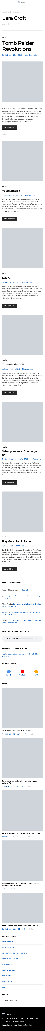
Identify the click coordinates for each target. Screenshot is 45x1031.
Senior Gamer (8, 981)
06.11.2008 (15, 546)
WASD (4, 987)
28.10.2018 (17, 55)
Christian (5, 612)
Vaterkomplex (11, 190)
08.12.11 (14, 889)
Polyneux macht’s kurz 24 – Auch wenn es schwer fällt (19, 782)
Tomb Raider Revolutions (18, 46)
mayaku (5, 282)
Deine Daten (32, 1018)
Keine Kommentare (31, 55)
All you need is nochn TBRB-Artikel (16, 731)
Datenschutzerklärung (12, 1018)
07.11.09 (16, 734)
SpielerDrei (6, 734)
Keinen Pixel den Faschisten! (14, 953)
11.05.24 (16, 929)
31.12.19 (14, 786)
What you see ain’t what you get (20, 453)
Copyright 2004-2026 (15, 1021)
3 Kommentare (29, 195)
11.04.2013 (15, 369)
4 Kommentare (27, 369)
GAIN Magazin (8, 947)
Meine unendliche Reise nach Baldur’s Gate (20, 926)
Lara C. (6, 277)
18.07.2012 (24, 459)
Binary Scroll (8, 941)
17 (25, 734)
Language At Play (10, 959)
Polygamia (6, 976)
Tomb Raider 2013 (13, 364)
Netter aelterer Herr (9, 459)
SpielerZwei (6, 55)
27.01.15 (14, 836)
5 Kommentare (26, 282)
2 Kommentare (27, 546)
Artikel (4, 37)
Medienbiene (7, 964)
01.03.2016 (17, 195)
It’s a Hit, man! (23, 590)
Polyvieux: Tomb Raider (17, 541)
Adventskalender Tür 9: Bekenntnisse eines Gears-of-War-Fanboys (20, 885)
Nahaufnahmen (8, 970)
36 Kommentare (36, 459)
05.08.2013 (14, 282)
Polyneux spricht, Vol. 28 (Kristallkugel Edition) (21, 833)
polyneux (5, 369)
